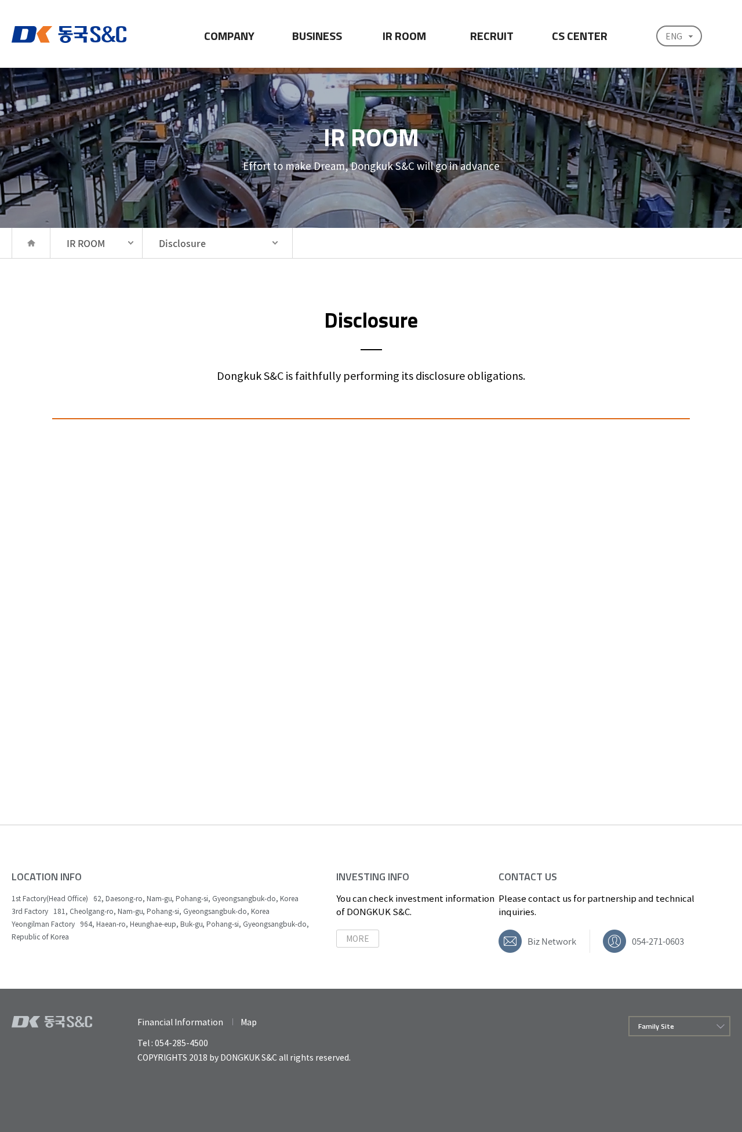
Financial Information (180, 1022)
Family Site (656, 1026)
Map (249, 1022)
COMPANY (229, 36)
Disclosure (182, 243)
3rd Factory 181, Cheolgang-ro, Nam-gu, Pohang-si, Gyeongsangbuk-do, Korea (141, 911)
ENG (673, 36)
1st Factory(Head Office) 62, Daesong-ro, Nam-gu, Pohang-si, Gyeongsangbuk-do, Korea (155, 898)
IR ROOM (404, 36)
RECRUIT (492, 36)
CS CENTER (580, 36)
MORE (357, 938)
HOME (31, 243)
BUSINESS (317, 36)
